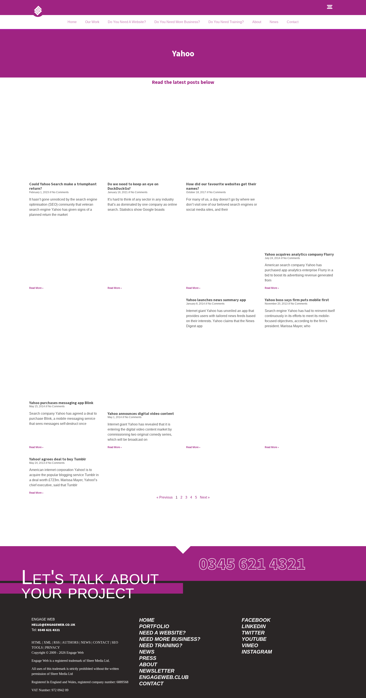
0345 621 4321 (252, 563)
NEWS (86, 642)
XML (47, 642)
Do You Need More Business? (177, 22)
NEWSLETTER (156, 671)
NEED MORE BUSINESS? (169, 639)
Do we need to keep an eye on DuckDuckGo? (133, 186)
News (274, 22)
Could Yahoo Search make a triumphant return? (63, 186)
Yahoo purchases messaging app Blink (61, 402)
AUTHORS (70, 642)
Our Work (92, 22)
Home (72, 22)
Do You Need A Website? (127, 22)
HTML (36, 642)
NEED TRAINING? (160, 645)
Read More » (36, 288)
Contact (292, 22)
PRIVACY (52, 647)
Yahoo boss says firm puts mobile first (297, 299)
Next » (205, 497)
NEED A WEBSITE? (162, 633)
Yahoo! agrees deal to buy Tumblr (57, 459)
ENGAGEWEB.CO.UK (53, 624)
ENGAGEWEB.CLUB (164, 677)
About (256, 22)
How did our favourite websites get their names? (221, 186)
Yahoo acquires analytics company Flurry (299, 254)
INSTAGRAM (257, 652)
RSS (57, 642)
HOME (146, 620)
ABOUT (148, 664)
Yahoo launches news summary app (216, 299)
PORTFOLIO (154, 626)
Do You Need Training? (226, 22)
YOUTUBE (254, 639)
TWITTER (253, 633)
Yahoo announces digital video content (141, 413)
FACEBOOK (256, 620)
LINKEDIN (254, 626)
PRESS (147, 658)
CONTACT (101, 642)
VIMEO (250, 645)
